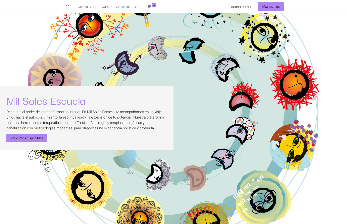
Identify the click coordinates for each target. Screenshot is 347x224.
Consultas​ (271, 6)
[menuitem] (88, 6)
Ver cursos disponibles (27, 138)
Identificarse (241, 6)
